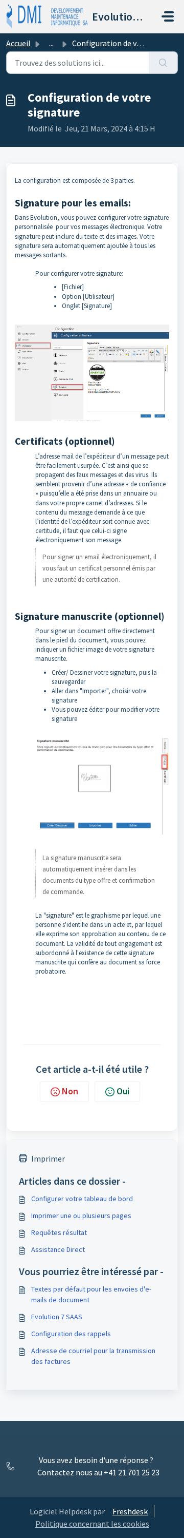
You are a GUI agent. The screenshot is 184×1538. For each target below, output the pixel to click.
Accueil (18, 43)
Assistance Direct (58, 1249)
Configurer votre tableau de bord (82, 1198)
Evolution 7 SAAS (56, 1316)
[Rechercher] (163, 62)
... (51, 43)
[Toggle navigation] (167, 16)
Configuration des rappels (71, 1333)
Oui (123, 1091)
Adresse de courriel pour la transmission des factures (93, 1356)
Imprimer (48, 1158)
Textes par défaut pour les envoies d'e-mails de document (91, 1294)
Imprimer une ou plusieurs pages (81, 1215)
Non (70, 1091)
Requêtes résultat (59, 1232)
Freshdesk (130, 1511)
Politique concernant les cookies (92, 1523)
